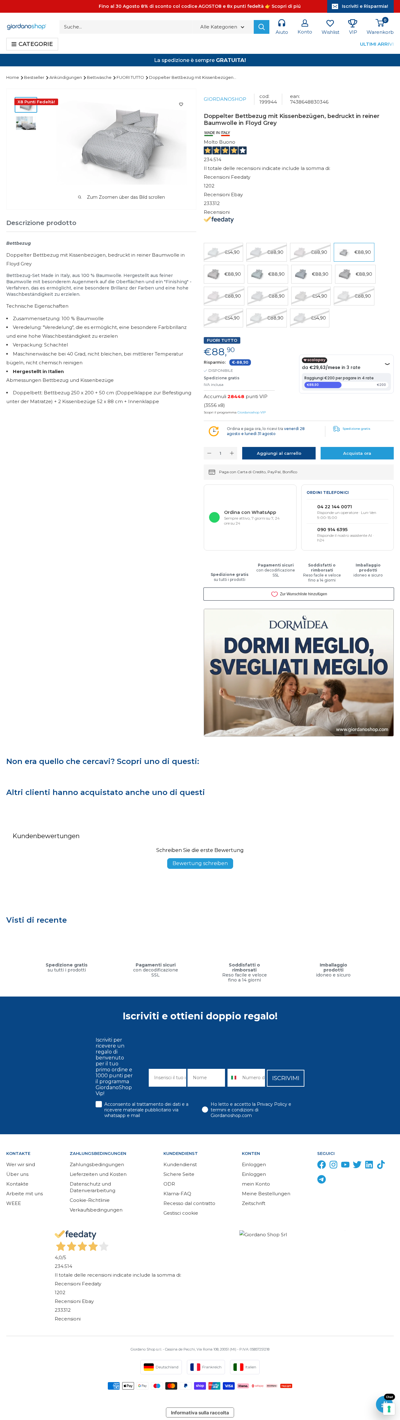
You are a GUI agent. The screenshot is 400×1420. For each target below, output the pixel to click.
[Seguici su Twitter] (357, 1166)
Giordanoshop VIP (252, 412)
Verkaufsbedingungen (96, 1210)
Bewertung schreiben (200, 863)
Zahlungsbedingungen (97, 1164)
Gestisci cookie (180, 1213)
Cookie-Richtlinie (90, 1200)
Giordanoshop (225, 99)
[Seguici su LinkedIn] (369, 1166)
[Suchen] (261, 27)
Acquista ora (357, 453)
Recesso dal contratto (189, 1203)
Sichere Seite (178, 1174)
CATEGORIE (35, 44)
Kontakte (17, 1184)
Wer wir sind (20, 1164)
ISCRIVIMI (285, 1078)
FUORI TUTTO (131, 77)
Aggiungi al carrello (279, 453)
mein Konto (256, 1184)
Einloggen (254, 1164)
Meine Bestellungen (266, 1194)
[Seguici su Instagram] (333, 1166)
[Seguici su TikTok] (381, 1166)
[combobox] (233, 1077)
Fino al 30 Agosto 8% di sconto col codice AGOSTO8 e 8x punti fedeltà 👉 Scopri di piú (200, 6)
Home (13, 77)
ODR (169, 1184)
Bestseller (34, 77)
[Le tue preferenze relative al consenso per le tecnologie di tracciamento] (389, 1409)
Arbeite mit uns (24, 1194)
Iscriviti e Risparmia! (365, 6)
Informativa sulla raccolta (200, 1413)
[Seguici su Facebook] (321, 1166)
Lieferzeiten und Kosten (98, 1174)
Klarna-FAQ (177, 1194)
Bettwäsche (99, 77)
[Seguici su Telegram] (321, 1181)
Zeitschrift (253, 1203)
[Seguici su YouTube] (345, 1166)
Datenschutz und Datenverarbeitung (92, 1187)
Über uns (17, 1174)
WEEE (13, 1203)
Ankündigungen (66, 77)
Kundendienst (180, 1164)
